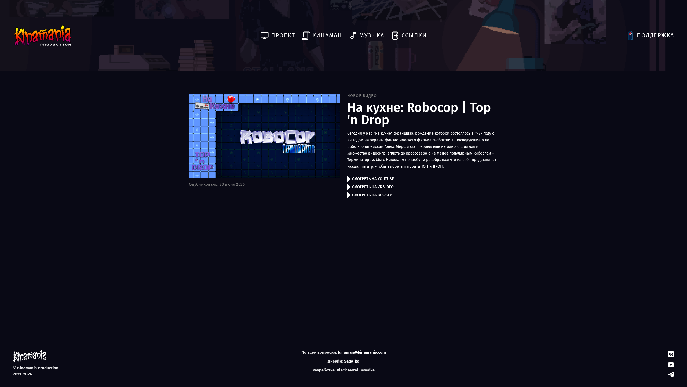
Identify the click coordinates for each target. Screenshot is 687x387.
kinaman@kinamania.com (362, 352)
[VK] (671, 354)
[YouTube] (671, 364)
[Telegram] (671, 374)
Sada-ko (351, 361)
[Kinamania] (42, 35)
